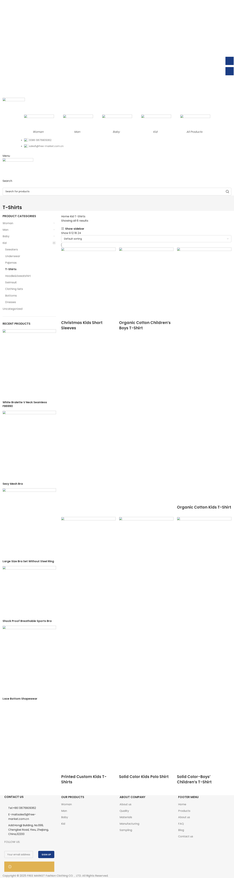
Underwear (12, 256)
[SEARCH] (227, 192)
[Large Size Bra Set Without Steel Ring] (29, 524)
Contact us (185, 836)
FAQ (181, 824)
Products (184, 811)
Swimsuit (11, 282)
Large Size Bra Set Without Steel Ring (28, 561)
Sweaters (11, 249)
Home (65, 216)
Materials (126, 817)
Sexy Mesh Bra (13, 484)
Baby (6, 236)
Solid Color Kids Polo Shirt (144, 776)
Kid (5, 243)
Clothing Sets (14, 289)
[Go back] (7, 200)
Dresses (10, 302)
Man (5, 230)
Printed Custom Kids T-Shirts (84, 779)
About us (125, 804)
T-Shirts (10, 269)
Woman (8, 223)
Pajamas (11, 263)
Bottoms (11, 296)
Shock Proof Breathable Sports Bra (27, 621)
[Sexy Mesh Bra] (29, 446)
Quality (124, 811)
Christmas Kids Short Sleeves (81, 325)
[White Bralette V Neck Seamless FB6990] (29, 365)
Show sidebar (74, 228)
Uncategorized (12, 309)
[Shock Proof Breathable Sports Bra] (29, 592)
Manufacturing (129, 824)
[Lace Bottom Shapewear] (29, 661)
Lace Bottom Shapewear (20, 699)
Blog (181, 830)
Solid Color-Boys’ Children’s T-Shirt (194, 779)
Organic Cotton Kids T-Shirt (204, 507)
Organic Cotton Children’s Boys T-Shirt (145, 325)
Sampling (126, 830)
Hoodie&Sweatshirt (18, 276)
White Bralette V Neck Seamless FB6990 (25, 404)
